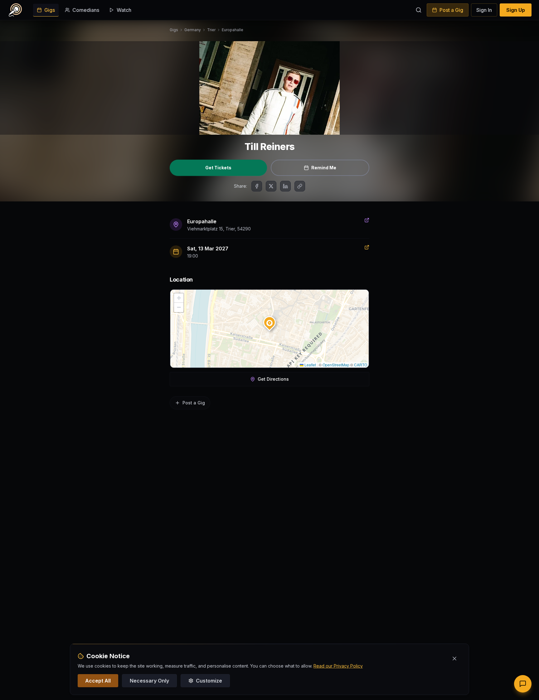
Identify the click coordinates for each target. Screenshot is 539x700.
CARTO (360, 364)
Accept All (98, 681)
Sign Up (515, 10)
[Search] (418, 10)
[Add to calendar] (366, 247)
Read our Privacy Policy (338, 666)
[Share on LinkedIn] (285, 186)
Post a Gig (451, 10)
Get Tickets (218, 167)
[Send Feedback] (523, 684)
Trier (211, 29)
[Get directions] (366, 220)
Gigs (49, 10)
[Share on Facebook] (256, 186)
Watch (124, 10)
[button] (269, 321)
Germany (192, 29)
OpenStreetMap (336, 364)
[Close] (454, 658)
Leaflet (309, 364)
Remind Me (323, 167)
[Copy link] (299, 186)
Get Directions (273, 379)
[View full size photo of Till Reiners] (269, 88)
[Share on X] (271, 186)
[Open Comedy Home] (15, 10)
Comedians (85, 10)
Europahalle (232, 29)
